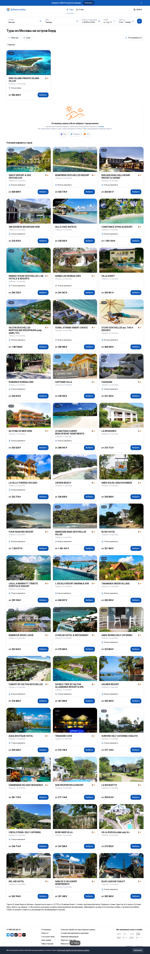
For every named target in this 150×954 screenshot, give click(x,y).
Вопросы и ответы (68, 944)
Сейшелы (11, 45)
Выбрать (43, 95)
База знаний (46, 940)
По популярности (135, 38)
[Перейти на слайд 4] (76, 169)
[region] (75, 45)
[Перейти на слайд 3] (28, 169)
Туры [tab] (71, 9)
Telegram (76, 134)
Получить (89, 3)
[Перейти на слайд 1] (72, 169)
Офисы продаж (47, 944)
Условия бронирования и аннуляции (75, 933)
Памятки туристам (68, 940)
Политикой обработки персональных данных (73, 950)
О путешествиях (48, 937)
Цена (28, 38)
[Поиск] (139, 21)
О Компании (46, 930)
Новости (44, 933)
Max (64, 134)
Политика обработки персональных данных (78, 930)
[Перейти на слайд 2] (27, 169)
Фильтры (14, 38)
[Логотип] (16, 9)
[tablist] (75, 10)
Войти (139, 9)
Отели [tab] (81, 9)
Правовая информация (70, 937)
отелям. (101, 126)
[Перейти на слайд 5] (31, 169)
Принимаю (138, 950)
